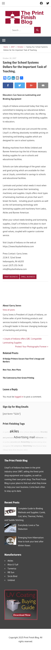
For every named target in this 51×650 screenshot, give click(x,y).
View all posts (9, 309)
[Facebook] (8, 85)
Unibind (11, 580)
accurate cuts (15, 442)
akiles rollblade (24, 432)
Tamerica (12, 568)
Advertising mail (24, 437)
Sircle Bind (12, 576)
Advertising (27, 446)
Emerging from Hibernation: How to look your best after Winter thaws (31, 541)
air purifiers (6, 442)
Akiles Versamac (18, 450)
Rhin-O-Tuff (13, 564)
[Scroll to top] (46, 645)
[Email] (43, 85)
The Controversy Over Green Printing (18, 378)
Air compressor (16, 446)
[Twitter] (20, 85)
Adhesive (39, 437)
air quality (6, 432)
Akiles (10, 560)
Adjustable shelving (36, 442)
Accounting (25, 442)
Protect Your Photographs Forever (31, 346)
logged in (19, 396)
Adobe (10, 450)
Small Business (28, 277)
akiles (14, 431)
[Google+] (31, 85)
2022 (45, 438)
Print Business (11, 277)
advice (25, 450)
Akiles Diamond (37, 446)
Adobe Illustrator (35, 432)
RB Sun (11, 572)
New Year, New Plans (12, 369)
